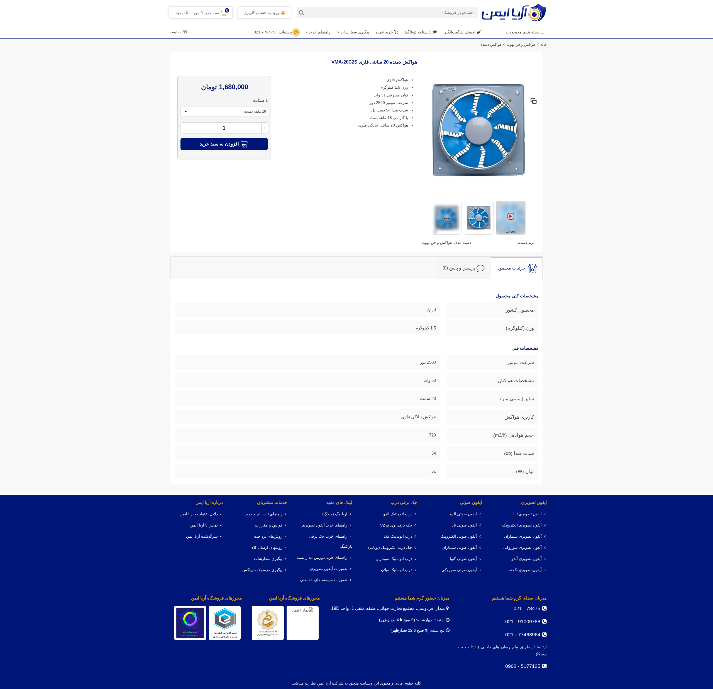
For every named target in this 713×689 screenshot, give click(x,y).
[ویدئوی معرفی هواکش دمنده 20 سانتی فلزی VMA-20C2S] (511, 218)
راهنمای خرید (319, 32)
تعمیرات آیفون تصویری (328, 569)
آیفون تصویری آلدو (527, 559)
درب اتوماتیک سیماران (394, 559)
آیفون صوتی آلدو (463, 514)
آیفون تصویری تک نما (524, 570)
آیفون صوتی (471, 502)
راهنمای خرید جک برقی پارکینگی (330, 541)
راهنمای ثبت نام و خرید (263, 514)
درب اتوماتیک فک (398, 536)
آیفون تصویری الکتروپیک (522, 525)
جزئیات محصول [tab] (511, 267)
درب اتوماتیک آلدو (397, 514)
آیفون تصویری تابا (527, 514)
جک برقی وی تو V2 (396, 525)
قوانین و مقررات (268, 525)
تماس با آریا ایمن (204, 525)
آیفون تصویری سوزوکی (522, 547)
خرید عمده (384, 32)
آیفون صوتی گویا (463, 559)
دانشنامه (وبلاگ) (419, 32)
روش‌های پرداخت (268, 536)
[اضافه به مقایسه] (533, 101)
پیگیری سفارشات (355, 32)
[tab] (516, 268)
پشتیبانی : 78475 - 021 (273, 32)
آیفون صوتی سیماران (459, 547)
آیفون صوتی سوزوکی (459, 570)
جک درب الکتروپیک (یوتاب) (390, 547)
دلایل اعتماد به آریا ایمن (199, 514)
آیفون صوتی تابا (464, 525)
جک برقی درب (403, 502)
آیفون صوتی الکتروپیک (458, 536)
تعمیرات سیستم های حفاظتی (323, 580)
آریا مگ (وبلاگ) (334, 514)
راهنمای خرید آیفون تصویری (324, 525)
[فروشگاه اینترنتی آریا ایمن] (514, 12)
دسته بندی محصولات (522, 32)
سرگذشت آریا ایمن (202, 536)
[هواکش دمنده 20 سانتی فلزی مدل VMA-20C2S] (479, 129)
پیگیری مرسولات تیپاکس (262, 570)
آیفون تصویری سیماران (523, 536)
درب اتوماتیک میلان (396, 570)
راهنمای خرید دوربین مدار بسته (322, 557)
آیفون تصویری (534, 502)
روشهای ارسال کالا (266, 547)
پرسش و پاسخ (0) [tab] (459, 267)
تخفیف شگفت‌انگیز (459, 32)
